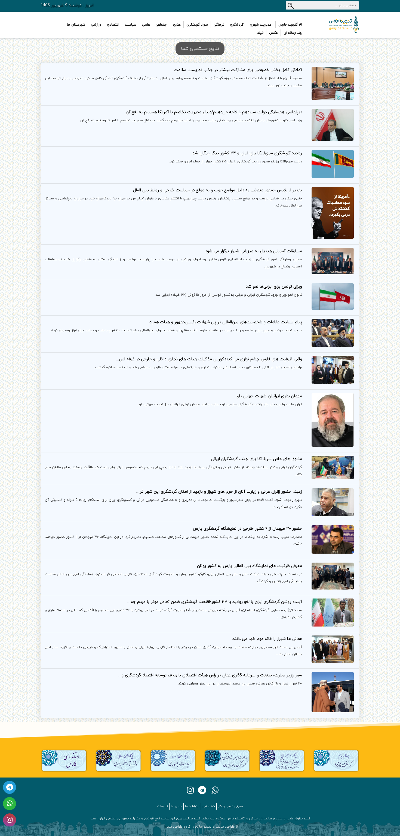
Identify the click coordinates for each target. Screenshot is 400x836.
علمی (146, 24)
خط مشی (208, 806)
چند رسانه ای (293, 32)
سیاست (130, 24)
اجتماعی (161, 24)
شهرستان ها (76, 24)
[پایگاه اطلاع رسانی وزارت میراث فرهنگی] (227, 760)
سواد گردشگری (197, 24)
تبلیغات (162, 806)
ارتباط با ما (192, 806)
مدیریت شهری (260, 24)
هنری (177, 24)
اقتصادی (113, 24)
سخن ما (176, 806)
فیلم (260, 32)
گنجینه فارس (288, 24)
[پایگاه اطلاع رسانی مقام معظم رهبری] (118, 760)
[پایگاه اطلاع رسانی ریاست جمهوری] (173, 760)
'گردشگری (237, 24)
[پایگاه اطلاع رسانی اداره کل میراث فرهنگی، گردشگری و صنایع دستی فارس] (282, 760)
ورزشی (96, 24)
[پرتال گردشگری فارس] (336, 760)
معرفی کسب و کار (230, 806)
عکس (273, 32)
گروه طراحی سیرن (177, 826)
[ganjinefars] (336, 23)
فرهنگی (219, 24)
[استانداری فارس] (64, 760)
